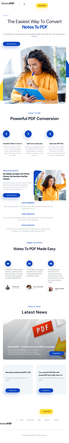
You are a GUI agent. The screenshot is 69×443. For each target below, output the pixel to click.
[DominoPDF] (8, 3)
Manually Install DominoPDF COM (18, 372)
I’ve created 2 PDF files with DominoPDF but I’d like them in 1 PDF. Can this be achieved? (51, 375)
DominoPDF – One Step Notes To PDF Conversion (31, 346)
